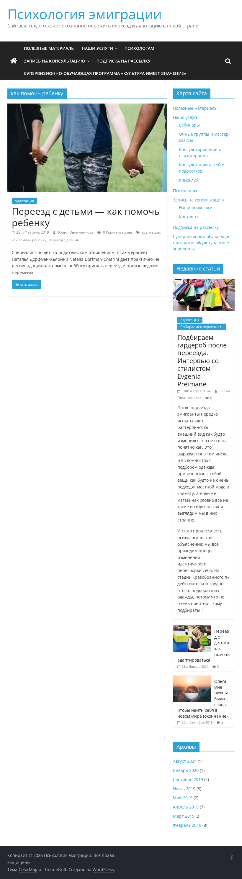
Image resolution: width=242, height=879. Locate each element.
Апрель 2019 (186, 807)
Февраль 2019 (187, 825)
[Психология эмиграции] (13, 61)
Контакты (188, 216)
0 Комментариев (117, 232)
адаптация (150, 232)
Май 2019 (182, 798)
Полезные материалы (49, 48)
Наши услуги (97, 48)
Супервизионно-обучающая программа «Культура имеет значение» (105, 73)
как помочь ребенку (29, 239)
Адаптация (24, 200)
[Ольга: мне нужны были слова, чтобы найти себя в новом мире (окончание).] (192, 678)
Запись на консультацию (54, 61)
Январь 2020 (186, 770)
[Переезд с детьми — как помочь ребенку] (87, 107)
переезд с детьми (64, 239)
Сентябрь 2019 (188, 779)
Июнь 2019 (184, 788)
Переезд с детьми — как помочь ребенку (86, 217)
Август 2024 (185, 761)
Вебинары (189, 125)
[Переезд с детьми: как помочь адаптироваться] (192, 628)
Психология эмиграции (84, 14)
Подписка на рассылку (124, 61)
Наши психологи (195, 207)
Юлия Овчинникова (76, 232)
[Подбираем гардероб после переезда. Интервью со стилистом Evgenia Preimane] (204, 282)
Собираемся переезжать (201, 326)
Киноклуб (188, 180)
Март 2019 (183, 816)
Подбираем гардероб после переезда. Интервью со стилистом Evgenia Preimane (202, 360)
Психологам (139, 48)
